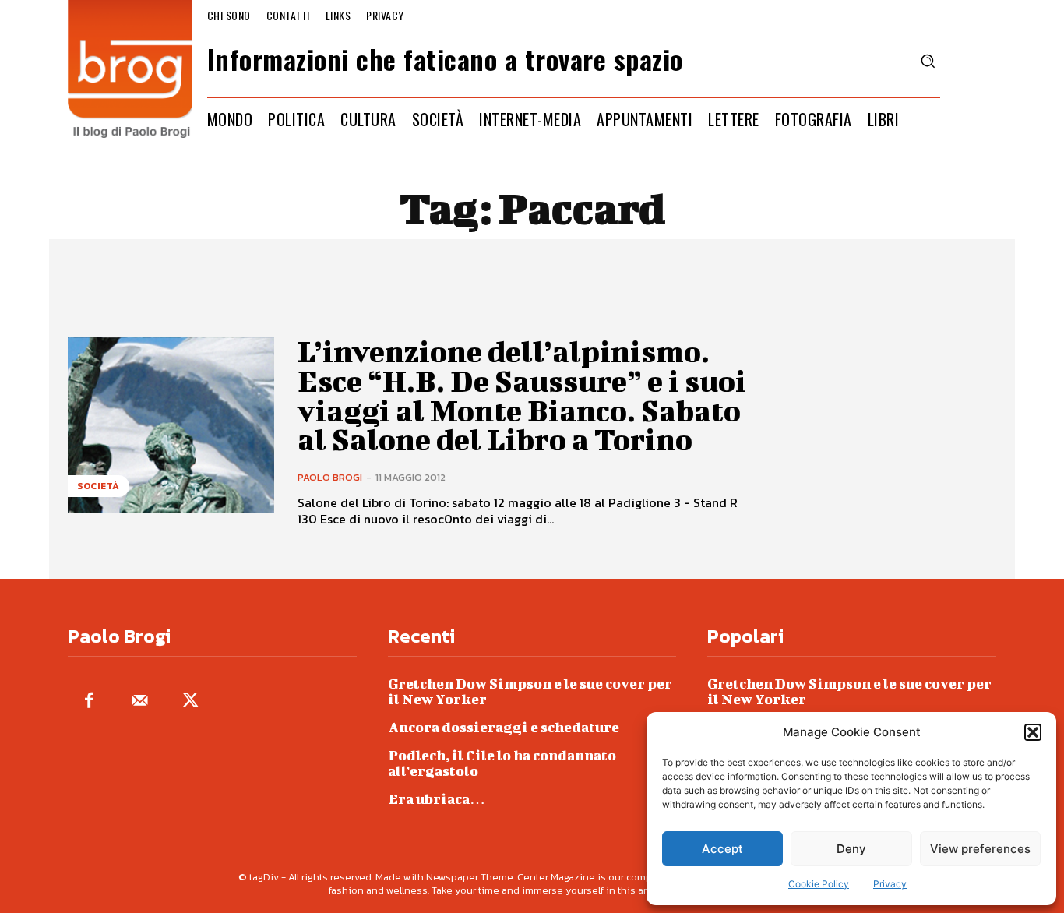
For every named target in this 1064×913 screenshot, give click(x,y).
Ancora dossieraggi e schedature (503, 727)
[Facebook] (89, 701)
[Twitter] (190, 701)
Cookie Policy (818, 884)
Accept (722, 848)
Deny (851, 848)
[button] (1033, 732)
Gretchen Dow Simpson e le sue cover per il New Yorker (530, 691)
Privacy (890, 884)
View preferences (980, 848)
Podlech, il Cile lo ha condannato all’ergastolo (502, 763)
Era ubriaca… (436, 799)
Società (98, 486)
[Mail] (139, 701)
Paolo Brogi (330, 477)
